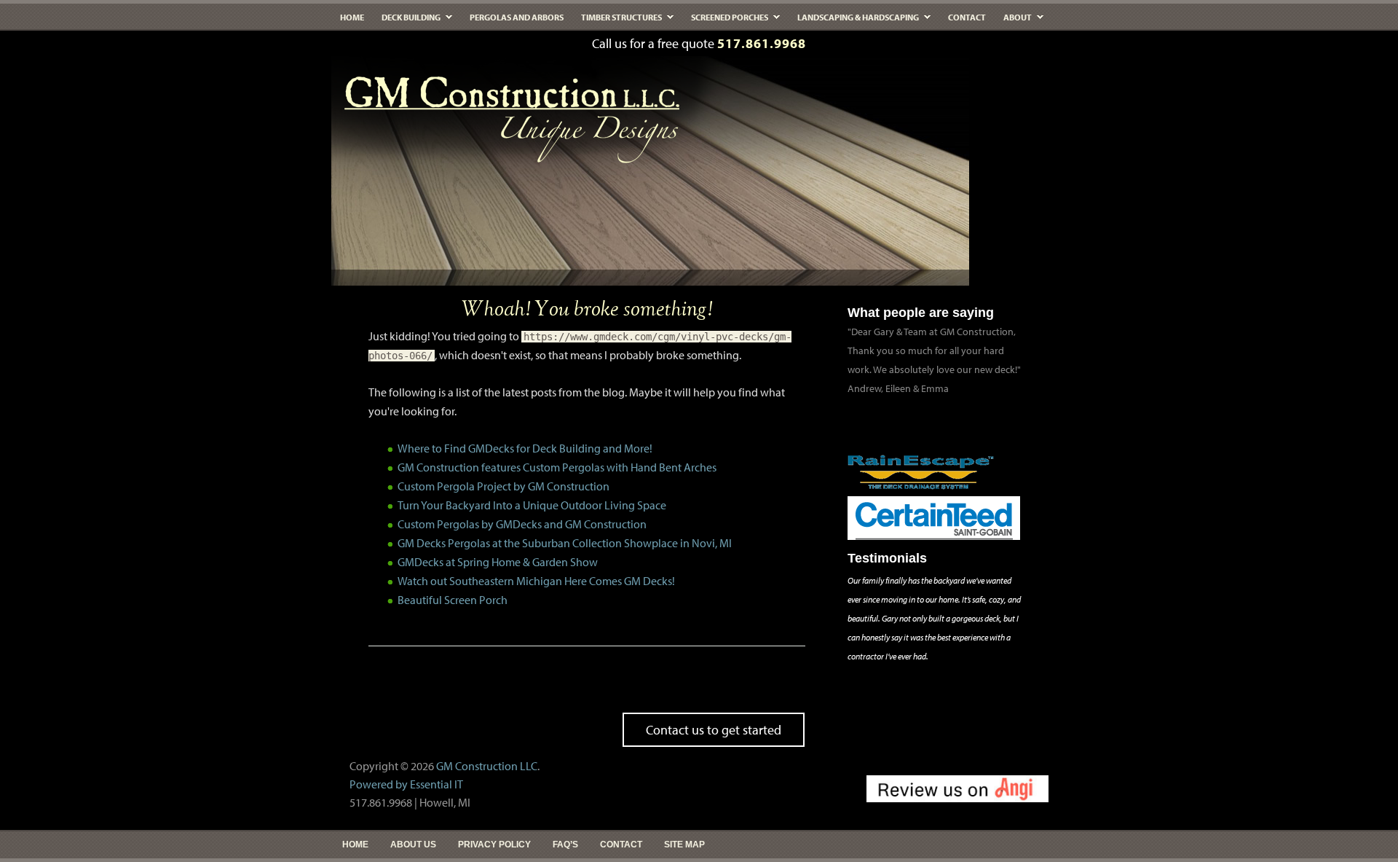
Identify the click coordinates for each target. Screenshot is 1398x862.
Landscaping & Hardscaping (854, 21)
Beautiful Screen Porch (453, 599)
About (1013, 21)
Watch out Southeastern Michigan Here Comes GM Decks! (536, 580)
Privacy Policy (494, 844)
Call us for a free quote (699, 43)
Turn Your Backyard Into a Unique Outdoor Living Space (532, 505)
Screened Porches (725, 21)
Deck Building (407, 21)
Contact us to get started (713, 729)
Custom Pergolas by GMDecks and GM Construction (522, 524)
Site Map (684, 844)
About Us (413, 844)
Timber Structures (617, 21)
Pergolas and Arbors (517, 17)
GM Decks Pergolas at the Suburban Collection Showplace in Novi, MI (565, 543)
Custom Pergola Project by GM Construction (503, 486)
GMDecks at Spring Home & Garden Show (498, 562)
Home (352, 17)
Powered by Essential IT (406, 784)
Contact (967, 17)
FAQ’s (565, 844)
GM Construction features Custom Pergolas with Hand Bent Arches (557, 467)
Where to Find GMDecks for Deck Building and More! (525, 448)
